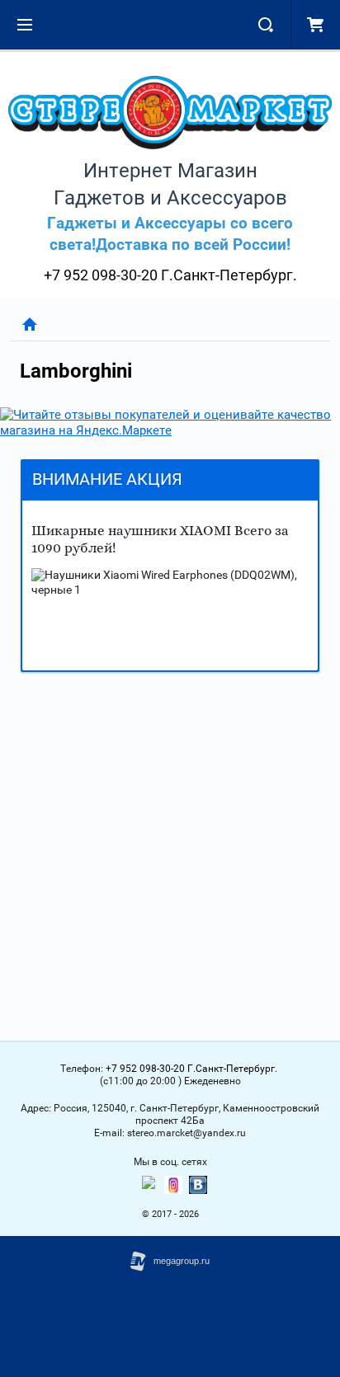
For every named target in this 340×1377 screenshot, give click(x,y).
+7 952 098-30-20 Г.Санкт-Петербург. (170, 275)
